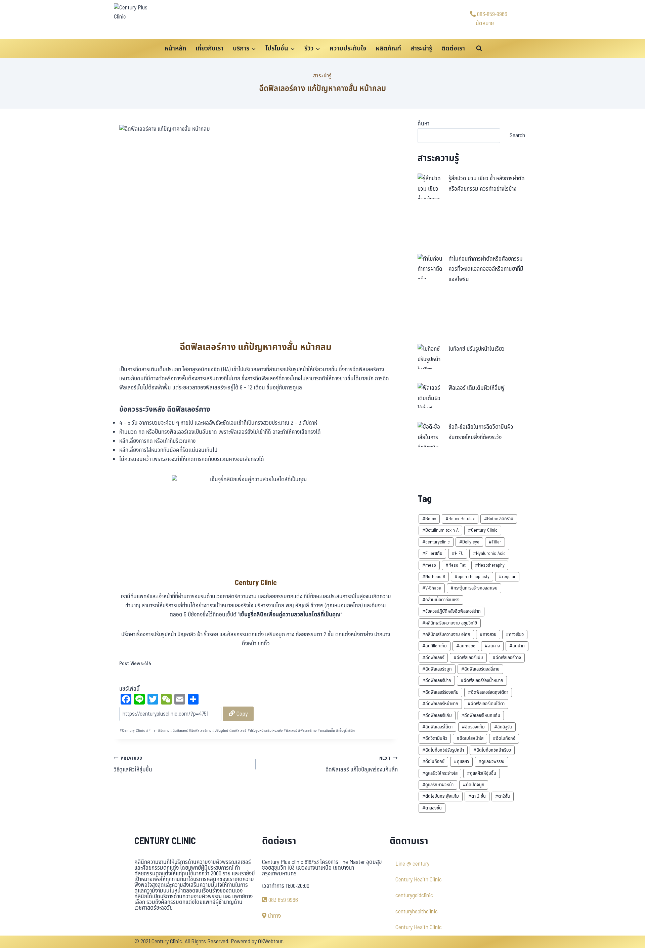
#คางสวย (488, 634)
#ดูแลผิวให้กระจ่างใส (440, 773)
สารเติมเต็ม (326, 730)
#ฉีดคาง (492, 645)
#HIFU (458, 553)
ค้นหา (423, 123)
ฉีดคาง (163, 730)
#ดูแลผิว (461, 761)
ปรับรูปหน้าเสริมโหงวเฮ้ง (265, 730)
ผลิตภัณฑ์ (388, 48)
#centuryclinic (436, 541)
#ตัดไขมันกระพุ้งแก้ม (440, 796)
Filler (151, 730)
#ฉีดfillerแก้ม (434, 645)
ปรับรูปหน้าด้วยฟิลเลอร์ (229, 730)
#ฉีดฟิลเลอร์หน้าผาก (440, 703)
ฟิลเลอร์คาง (307, 730)
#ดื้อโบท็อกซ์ (433, 761)
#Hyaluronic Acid (489, 553)
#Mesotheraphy (490, 565)
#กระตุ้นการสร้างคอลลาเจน (474, 588)
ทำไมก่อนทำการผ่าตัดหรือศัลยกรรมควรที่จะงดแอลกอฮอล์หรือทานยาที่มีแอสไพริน (485, 269)
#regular (507, 576)
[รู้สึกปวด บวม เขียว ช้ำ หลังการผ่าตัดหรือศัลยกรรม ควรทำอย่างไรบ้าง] (430, 186)
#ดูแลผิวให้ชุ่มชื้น (481, 773)
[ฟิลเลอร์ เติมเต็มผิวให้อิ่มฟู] (430, 395)
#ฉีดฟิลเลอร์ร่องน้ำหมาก (482, 680)
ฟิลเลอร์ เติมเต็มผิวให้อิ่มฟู (476, 388)
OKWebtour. (271, 941)
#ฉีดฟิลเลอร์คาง (506, 657)
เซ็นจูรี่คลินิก (345, 730)
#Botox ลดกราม (498, 518)
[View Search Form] (479, 48)
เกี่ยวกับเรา (209, 48)
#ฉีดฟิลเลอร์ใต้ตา (437, 726)
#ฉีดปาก (517, 645)
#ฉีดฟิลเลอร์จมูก (437, 669)
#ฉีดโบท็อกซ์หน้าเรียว (492, 750)
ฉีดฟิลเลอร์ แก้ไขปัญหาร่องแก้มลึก (361, 764)
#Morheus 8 (433, 576)
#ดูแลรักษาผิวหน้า (438, 784)
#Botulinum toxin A (440, 530)
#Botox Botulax (460, 518)
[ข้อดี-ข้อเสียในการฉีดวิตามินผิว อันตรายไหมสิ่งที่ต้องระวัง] (430, 434)
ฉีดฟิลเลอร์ (179, 730)
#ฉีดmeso (465, 645)
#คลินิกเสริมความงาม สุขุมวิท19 (449, 623)
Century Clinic (132, 730)
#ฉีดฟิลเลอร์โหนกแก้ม (480, 715)
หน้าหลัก (175, 48)
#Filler (495, 541)
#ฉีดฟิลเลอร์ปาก (436, 680)
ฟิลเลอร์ (290, 730)
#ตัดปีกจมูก (473, 784)
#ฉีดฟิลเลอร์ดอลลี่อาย (480, 669)
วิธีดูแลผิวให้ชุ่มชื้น (133, 764)
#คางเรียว (515, 634)
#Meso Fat (455, 565)
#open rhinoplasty (472, 576)
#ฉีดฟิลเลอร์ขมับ (468, 657)
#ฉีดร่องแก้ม (473, 726)
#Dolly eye (469, 541)
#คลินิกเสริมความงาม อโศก (446, 634)
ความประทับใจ (348, 48)
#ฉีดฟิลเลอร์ (433, 657)
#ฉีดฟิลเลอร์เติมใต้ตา (486, 703)
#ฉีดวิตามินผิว (434, 738)
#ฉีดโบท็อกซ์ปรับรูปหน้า (443, 750)
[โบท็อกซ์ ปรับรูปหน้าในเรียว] (430, 356)
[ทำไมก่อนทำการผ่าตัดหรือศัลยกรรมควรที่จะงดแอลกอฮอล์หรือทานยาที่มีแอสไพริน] (430, 266)
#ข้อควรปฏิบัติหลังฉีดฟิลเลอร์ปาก (451, 611)
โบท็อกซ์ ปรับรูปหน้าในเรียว (476, 349)
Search (517, 135)
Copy (241, 713)
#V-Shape (431, 588)
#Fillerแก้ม (432, 553)
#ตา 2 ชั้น (477, 796)
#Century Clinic (483, 530)
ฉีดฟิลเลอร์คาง (200, 730)
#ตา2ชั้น (502, 796)
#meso (429, 565)
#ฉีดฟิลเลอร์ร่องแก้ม (440, 692)
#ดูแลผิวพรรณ (491, 761)
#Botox (429, 518)
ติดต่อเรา (453, 48)
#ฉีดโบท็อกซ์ (504, 738)
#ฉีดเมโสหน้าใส (470, 738)
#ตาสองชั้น (432, 807)
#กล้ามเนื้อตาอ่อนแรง (441, 599)
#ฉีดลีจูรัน (503, 726)
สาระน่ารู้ (421, 48)
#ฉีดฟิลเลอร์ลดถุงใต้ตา (488, 692)
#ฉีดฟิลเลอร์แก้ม (437, 715)
